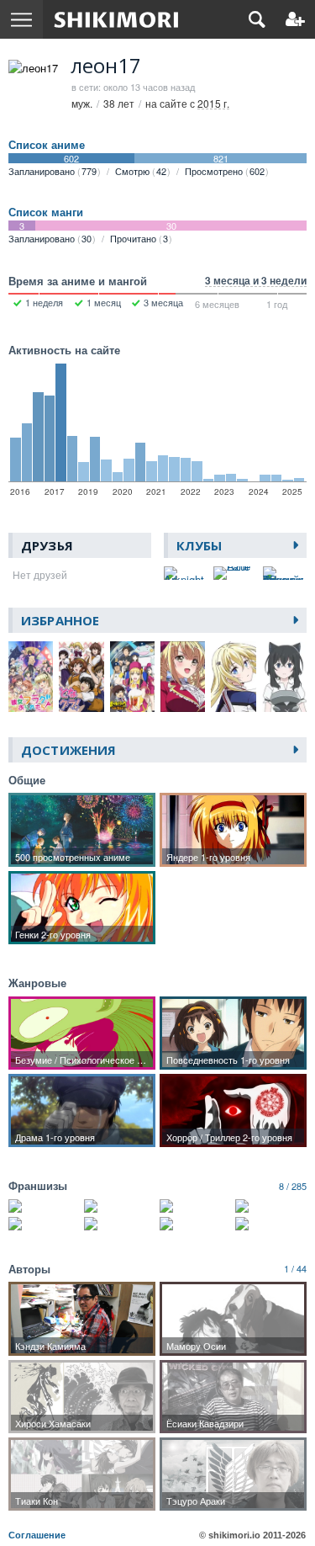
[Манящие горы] (119, 1223)
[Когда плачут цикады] (119, 1206)
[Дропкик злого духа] (271, 1206)
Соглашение (37, 1535)
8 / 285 (293, 1186)
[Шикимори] (116, 19)
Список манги (45, 212)
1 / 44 (295, 1268)
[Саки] (195, 1223)
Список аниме (46, 144)
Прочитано (139, 238)
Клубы (199, 545)
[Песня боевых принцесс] (44, 1223)
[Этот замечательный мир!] (44, 1206)
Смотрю (140, 171)
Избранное (60, 620)
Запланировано (52, 171)
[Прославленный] (195, 1206)
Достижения (68, 749)
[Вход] (295, 19)
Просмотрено (225, 171)
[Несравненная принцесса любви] (271, 1223)
